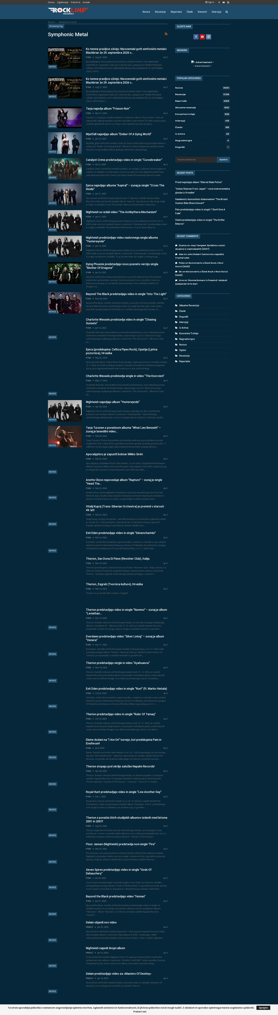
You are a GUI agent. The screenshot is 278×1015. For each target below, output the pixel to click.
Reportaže (176, 11)
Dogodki (180, 147)
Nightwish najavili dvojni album (105, 948)
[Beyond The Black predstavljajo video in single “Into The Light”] (65, 303)
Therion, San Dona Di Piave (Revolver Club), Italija (117, 558)
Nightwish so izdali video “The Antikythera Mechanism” (121, 212)
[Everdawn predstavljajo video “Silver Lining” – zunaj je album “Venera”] (65, 645)
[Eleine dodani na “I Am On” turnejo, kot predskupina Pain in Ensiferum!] (65, 748)
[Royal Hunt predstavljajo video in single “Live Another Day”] (65, 801)
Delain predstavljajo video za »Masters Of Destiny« (118, 973)
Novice (146, 11)
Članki (190, 11)
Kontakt (86, 2)
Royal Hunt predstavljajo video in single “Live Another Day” (124, 792)
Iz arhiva (180, 133)
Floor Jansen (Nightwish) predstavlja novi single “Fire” (121, 844)
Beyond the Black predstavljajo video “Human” (116, 896)
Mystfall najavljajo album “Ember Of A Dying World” (119, 134)
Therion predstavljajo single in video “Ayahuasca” (118, 663)
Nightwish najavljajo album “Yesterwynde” (113, 402)
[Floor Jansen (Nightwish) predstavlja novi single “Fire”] (65, 853)
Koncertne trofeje (185, 114)
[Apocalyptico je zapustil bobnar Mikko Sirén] (65, 463)
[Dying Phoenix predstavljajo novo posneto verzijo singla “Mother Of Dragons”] (65, 273)
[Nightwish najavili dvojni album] (65, 957)
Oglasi (182, 350)
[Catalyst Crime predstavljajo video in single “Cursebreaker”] (65, 168)
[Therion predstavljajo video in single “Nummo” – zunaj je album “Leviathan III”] (65, 618)
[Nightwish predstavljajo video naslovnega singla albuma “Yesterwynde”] (65, 246)
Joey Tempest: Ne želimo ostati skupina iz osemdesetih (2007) (200, 247)
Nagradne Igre (183, 140)
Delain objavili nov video (101, 922)
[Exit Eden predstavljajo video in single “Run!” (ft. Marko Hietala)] (65, 697)
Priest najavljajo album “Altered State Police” (198, 182)
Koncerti (202, 11)
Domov (51, 2)
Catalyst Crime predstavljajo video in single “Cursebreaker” (124, 159)
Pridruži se (75, 2)
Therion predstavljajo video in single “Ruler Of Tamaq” (121, 714)
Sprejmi (263, 1007)
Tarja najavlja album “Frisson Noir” (108, 108)
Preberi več (139, 1012)
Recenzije (160, 11)
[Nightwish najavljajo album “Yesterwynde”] (65, 411)
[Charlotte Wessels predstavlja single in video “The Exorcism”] (65, 385)
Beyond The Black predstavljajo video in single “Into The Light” (126, 294)
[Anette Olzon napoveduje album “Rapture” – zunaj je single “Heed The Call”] (65, 489)
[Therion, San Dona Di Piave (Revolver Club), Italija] (65, 567)
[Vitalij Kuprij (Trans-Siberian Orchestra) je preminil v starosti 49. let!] (65, 515)
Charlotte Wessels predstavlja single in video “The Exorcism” (125, 376)
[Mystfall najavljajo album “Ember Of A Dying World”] (65, 143)
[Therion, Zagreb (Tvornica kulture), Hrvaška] (65, 593)
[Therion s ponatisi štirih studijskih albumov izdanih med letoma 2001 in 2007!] (65, 826)
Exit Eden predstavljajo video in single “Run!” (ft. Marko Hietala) (126, 688)
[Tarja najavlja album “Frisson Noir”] (65, 117)
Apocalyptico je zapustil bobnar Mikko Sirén (114, 454)
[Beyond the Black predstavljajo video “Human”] (65, 905)
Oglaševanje (62, 2)
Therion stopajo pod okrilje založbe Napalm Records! (120, 766)
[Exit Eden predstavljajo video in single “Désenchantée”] (65, 542)
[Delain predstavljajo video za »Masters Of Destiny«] (65, 982)
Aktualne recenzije (185, 107)
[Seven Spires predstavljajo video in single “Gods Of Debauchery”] (65, 878)
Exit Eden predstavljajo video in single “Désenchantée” (121, 533)
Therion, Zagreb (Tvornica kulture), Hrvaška (114, 584)
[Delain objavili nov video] (65, 931)
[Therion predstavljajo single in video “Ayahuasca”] (65, 672)
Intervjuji (216, 11)
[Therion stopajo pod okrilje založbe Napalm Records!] (65, 775)
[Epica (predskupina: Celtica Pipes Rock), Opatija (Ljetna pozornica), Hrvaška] (65, 358)
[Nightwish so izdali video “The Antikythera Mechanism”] (65, 221)
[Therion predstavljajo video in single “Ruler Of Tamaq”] (65, 723)
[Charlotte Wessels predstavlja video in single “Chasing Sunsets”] (65, 328)
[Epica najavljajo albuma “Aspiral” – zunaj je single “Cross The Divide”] (65, 194)
